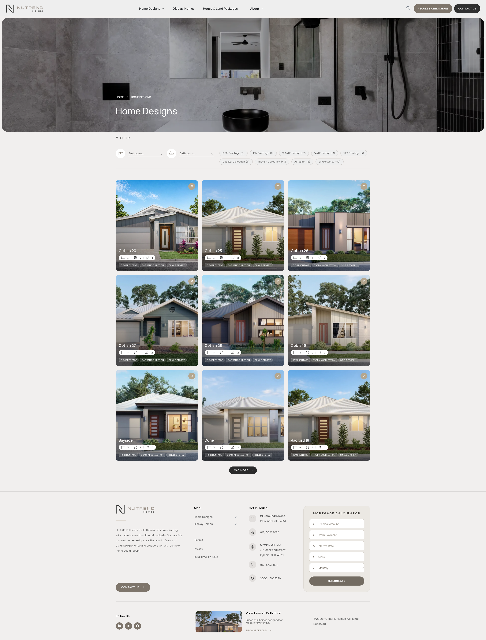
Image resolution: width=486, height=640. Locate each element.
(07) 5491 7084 (269, 532)
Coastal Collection (152, 454)
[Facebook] (137, 626)
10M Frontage (300, 360)
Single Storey (177, 265)
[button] (408, 8)
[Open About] (261, 8)
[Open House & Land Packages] (240, 8)
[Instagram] (128, 626)
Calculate (337, 581)
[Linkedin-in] (119, 626)
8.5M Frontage (129, 265)
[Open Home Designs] (162, 8)
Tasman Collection (153, 265)
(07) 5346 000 (269, 565)
